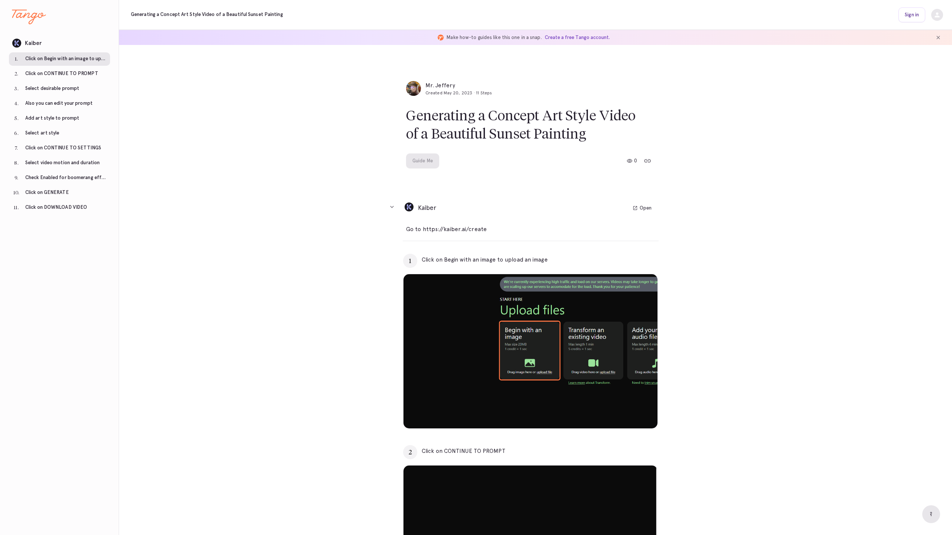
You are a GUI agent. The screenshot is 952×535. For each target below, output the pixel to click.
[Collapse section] (392, 207)
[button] (59, 41)
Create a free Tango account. (577, 37)
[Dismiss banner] (938, 37)
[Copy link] (647, 160)
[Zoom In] (642, 413)
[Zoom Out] (626, 413)
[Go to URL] (636, 259)
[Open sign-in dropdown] (937, 15)
